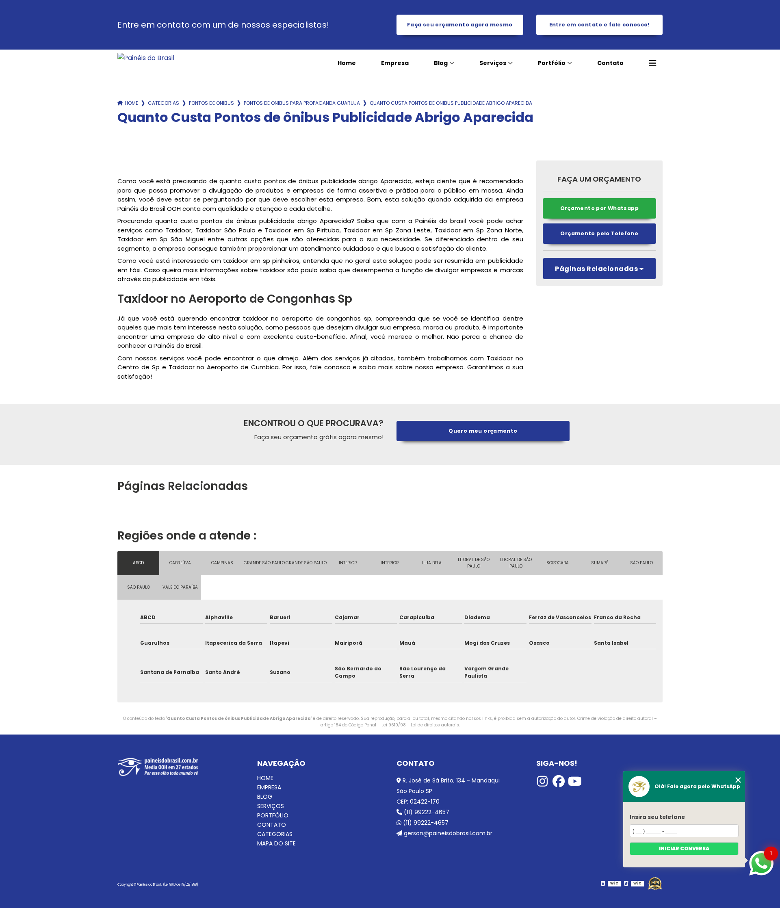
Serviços (492, 63)
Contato (610, 63)
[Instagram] (542, 781)
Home (347, 63)
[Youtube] (575, 781)
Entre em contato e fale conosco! (599, 24)
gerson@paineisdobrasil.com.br (447, 833)
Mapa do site (276, 844)
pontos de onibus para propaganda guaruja (302, 103)
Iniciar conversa (684, 848)
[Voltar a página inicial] (172, 58)
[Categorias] (652, 63)
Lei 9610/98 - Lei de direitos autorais (420, 725)
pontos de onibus (211, 103)
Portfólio (552, 63)
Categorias (163, 103)
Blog (441, 63)
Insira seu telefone (657, 817)
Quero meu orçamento (482, 430)
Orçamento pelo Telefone (599, 233)
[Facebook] (558, 781)
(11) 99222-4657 (425, 812)
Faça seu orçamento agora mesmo (459, 24)
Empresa (395, 63)
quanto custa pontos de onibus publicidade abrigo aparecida (451, 103)
